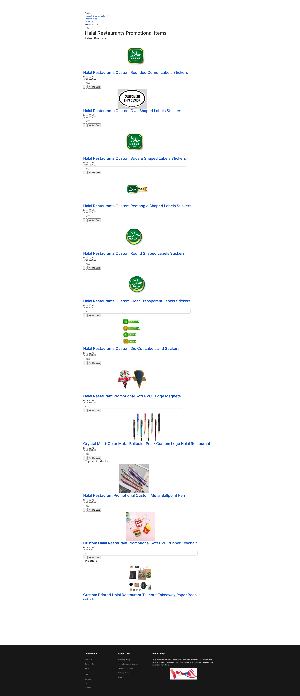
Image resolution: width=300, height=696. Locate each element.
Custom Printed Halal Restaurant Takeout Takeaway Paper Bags (140, 595)
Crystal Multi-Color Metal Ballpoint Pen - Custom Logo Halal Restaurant (146, 443)
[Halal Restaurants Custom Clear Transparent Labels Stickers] (137, 284)
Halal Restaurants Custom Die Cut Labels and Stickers (131, 348)
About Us (88, 660)
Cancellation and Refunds (128, 664)
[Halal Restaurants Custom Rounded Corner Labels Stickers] (135, 55)
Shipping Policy (124, 660)
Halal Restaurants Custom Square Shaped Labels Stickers (134, 158)
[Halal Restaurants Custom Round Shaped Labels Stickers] (134, 236)
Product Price (91, 19)
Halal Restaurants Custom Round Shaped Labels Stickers (134, 253)
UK (86, 683)
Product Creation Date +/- (96, 16)
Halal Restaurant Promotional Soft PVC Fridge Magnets (132, 396)
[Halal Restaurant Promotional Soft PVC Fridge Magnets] (132, 379)
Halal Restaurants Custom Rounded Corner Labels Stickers (135, 72)
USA (86, 675)
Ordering (89, 21)
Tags (87, 668)
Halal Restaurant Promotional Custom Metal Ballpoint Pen (134, 495)
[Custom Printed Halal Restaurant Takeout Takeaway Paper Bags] (140, 578)
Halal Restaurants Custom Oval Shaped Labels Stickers (132, 110)
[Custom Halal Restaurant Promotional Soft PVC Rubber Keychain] (140, 526)
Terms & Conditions (125, 668)
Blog (120, 677)
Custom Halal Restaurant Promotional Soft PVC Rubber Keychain (140, 543)
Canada (88, 679)
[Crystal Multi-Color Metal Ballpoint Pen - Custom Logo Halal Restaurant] (146, 426)
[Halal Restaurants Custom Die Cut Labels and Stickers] (131, 331)
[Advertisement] (150, 617)
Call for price (89, 599)
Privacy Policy (123, 673)
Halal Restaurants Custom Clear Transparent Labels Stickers (137, 301)
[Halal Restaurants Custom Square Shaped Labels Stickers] (134, 141)
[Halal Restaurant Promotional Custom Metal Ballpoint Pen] (134, 478)
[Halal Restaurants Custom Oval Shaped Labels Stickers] (132, 99)
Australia (88, 688)
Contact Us (89, 664)
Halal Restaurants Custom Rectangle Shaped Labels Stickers (137, 206)
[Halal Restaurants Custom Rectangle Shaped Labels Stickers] (137, 189)
